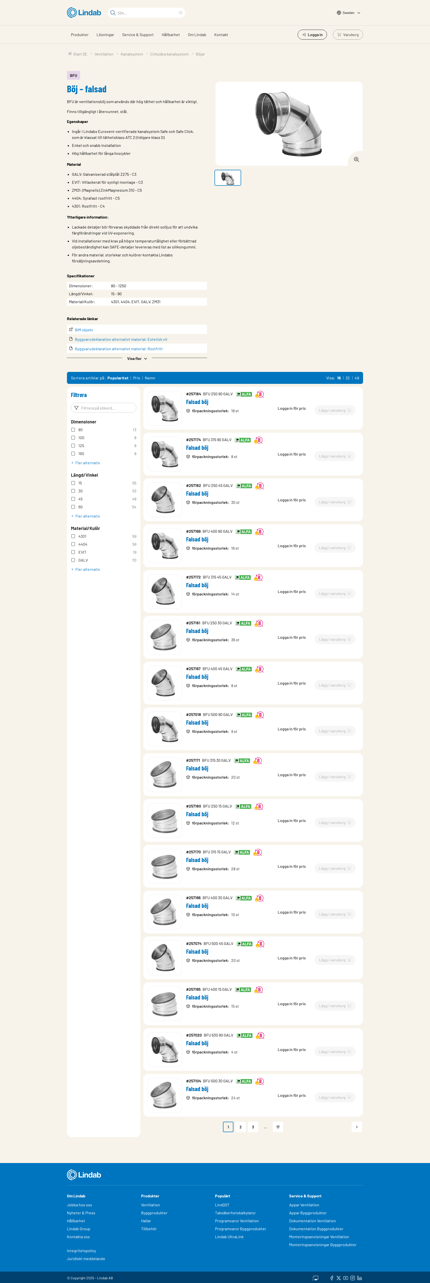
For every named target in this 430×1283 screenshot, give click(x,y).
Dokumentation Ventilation (312, 1220)
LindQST (222, 1204)
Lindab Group (78, 1228)
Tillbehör (149, 1228)
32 (348, 377)
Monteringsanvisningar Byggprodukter (323, 1244)
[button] (137, 358)
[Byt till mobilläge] (315, 1277)
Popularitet (118, 377)
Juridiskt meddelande (86, 1258)
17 (277, 1127)
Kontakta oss (78, 1236)
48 (357, 377)
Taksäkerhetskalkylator (235, 1212)
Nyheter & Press (81, 1212)
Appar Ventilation (304, 1204)
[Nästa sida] (357, 1127)
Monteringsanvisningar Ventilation (319, 1236)
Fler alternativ (87, 462)
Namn (150, 377)
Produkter (80, 34)
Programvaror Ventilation (237, 1220)
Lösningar (105, 34)
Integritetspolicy (81, 1250)
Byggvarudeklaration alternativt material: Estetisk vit (121, 339)
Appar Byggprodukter (308, 1212)
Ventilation (150, 1204)
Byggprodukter (154, 1212)
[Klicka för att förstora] (355, 158)
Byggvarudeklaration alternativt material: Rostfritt (119, 348)
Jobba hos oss (79, 1204)
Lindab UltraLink (229, 1236)
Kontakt (221, 34)
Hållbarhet (171, 34)
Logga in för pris (292, 408)
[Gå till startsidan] (85, 13)
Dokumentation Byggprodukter (316, 1228)
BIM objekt (84, 329)
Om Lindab (197, 34)
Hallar (146, 1220)
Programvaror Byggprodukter (240, 1228)
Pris (136, 377)
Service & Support (138, 34)
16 (339, 377)
